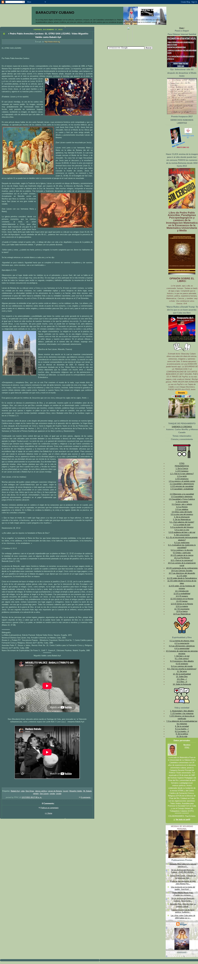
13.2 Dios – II (182, 682)
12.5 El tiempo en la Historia (182, 604)
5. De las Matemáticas (182, 520)
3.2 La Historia (181, 507)
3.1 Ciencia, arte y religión (182, 504)
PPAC (187, 747)
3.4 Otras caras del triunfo (182, 512)
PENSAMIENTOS (182, 466)
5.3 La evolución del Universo (181, 527)
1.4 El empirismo (181, 479)
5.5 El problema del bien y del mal (182, 532)
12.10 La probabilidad (182, 594)
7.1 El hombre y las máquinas (182, 713)
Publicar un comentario (49, 808)
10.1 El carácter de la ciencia (182, 555)
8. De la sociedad (182, 726)
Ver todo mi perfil (183, 819)
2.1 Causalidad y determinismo (182, 484)
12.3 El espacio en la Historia (181, 599)
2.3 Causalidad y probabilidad (181, 489)
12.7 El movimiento (181, 609)
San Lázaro (44, 794)
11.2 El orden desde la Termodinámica (182, 578)
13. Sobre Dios (182, 677)
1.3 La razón (182, 476)
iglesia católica (41, 791)
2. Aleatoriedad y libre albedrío (182, 711)
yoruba (52, 794)
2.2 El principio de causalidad (181, 486)
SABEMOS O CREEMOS (182, 427)
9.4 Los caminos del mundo (182, 666)
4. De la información (182, 517)
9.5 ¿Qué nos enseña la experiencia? (181, 669)
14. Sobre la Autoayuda (182, 684)
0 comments (86, 797)
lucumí (65, 791)
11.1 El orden (182, 576)
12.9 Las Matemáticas (182, 614)
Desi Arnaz (30, 791)
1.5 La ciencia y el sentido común (182, 481)
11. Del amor (182, 671)
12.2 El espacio (182, 596)
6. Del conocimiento (182, 535)
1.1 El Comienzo (181, 471)
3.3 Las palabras (181, 509)
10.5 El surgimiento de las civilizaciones (182, 568)
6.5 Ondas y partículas (182, 553)
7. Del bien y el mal (181, 656)
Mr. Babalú (87, 791)
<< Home (48, 813)
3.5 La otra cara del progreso (182, 514)
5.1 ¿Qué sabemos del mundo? (182, 522)
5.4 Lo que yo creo (182, 530)
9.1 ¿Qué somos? (182, 659)
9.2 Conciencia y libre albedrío (182, 661)
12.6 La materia (182, 606)
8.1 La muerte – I (182, 729)
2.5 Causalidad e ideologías (182, 497)
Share (181, 28)
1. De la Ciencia (182, 469)
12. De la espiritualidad (182, 674)
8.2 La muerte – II (182, 731)
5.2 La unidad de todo (181, 525)
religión (36, 794)
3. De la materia (182, 502)
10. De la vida (181, 736)
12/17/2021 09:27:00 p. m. (32, 797)
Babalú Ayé (15, 791)
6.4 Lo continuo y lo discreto (182, 550)
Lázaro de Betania (55, 791)
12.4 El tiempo (181, 601)
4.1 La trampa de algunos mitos (182, 641)
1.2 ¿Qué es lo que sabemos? (182, 474)
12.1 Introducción (182, 591)
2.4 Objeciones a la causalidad (182, 494)
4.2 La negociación (182, 643)
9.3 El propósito (182, 664)
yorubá (58, 794)
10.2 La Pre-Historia (182, 558)
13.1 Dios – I (182, 679)
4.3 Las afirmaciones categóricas (182, 646)
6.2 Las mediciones (182, 543)
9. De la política (182, 734)
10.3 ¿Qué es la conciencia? (182, 560)
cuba (23, 791)
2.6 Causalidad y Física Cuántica (182, 499)
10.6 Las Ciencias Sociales (181, 571)
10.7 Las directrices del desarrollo (182, 573)
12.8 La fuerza (181, 611)
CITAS (181, 463)
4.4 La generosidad (181, 648)
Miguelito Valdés (75, 791)
